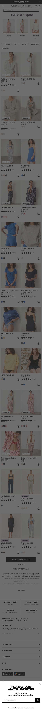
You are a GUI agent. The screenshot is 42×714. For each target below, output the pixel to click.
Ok (38, 700)
